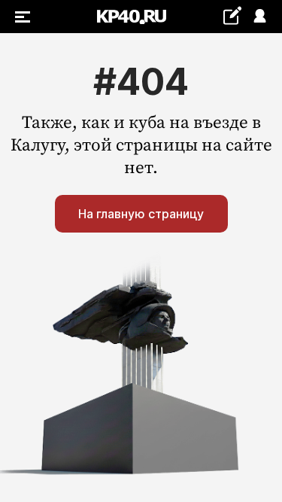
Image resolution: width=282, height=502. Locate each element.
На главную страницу (141, 213)
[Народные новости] (232, 15)
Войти (259, 17)
